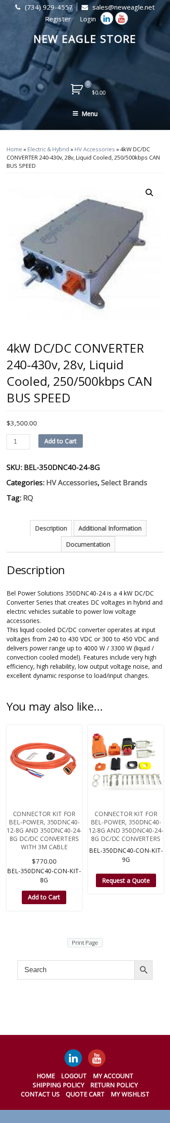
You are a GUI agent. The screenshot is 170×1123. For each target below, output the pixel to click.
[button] (149, 193)
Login (88, 18)
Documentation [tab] (88, 544)
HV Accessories (95, 149)
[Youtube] (122, 18)
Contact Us (40, 1094)
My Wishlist (130, 1094)
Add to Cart (60, 441)
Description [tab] (51, 528)
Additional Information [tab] (110, 528)
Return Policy (114, 1085)
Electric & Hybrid (48, 149)
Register (58, 18)
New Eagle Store (85, 38)
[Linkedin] (107, 18)
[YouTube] (96, 1058)
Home (14, 149)
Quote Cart (85, 1094)
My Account (113, 1076)
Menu (90, 113)
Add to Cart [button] (44, 897)
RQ (28, 498)
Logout (74, 1076)
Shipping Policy (58, 1085)
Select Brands (124, 482)
